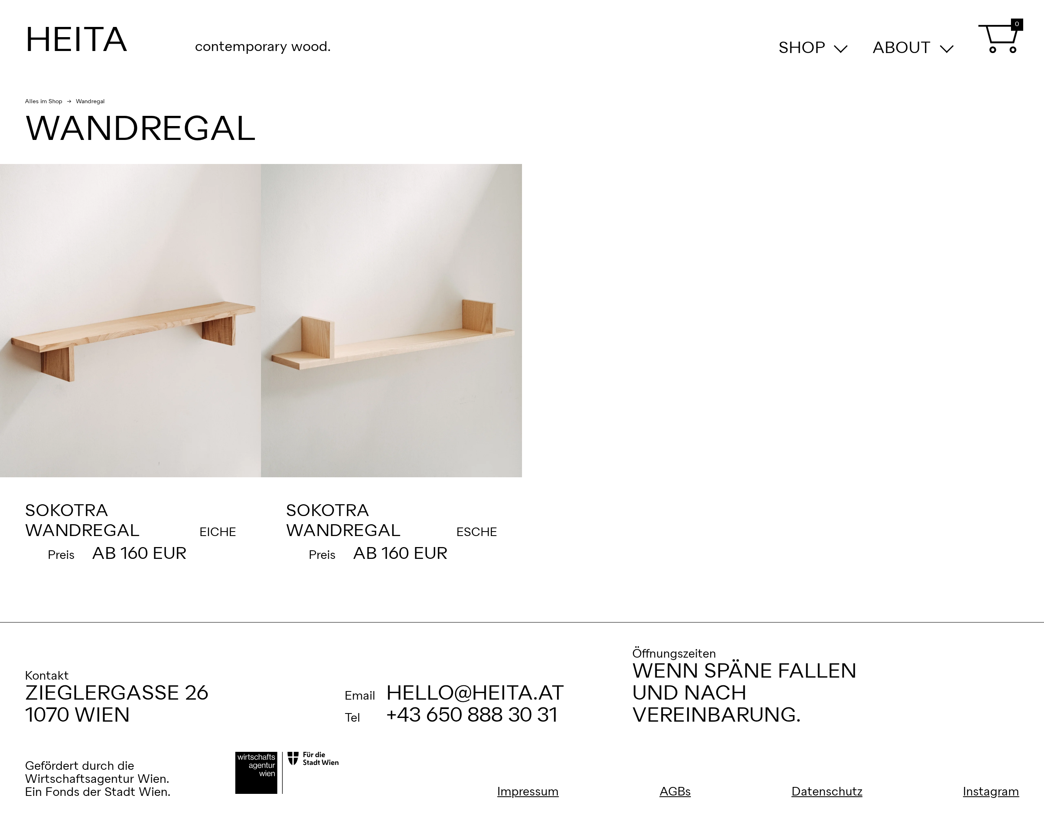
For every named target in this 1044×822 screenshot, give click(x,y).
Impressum (528, 792)
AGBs (675, 792)
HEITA (76, 41)
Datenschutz (827, 792)
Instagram (991, 792)
